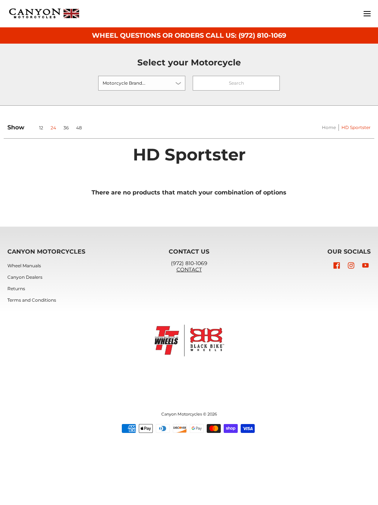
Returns (16, 288)
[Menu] (367, 14)
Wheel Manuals (24, 265)
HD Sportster (356, 127)
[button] (336, 265)
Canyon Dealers (24, 277)
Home (329, 127)
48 (79, 128)
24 (53, 128)
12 (41, 128)
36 (66, 128)
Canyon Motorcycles (181, 414)
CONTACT (189, 269)
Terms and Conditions (31, 300)
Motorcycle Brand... (124, 83)
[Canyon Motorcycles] (44, 14)
